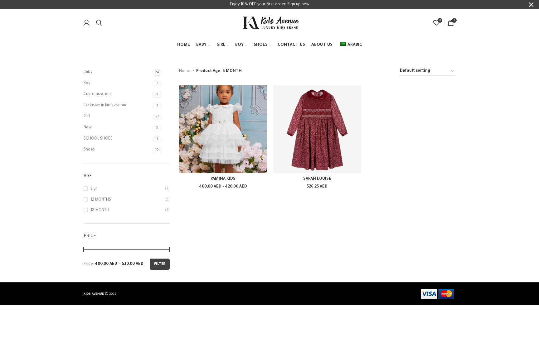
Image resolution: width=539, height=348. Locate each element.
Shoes (89, 150)
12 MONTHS (100, 200)
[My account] (86, 23)
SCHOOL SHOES (98, 139)
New (88, 128)
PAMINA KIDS (223, 179)
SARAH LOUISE (317, 179)
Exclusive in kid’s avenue (106, 105)
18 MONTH (99, 210)
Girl (87, 116)
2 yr (93, 189)
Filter (159, 264)
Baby (88, 72)
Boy (87, 83)
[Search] (99, 23)
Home (185, 71)
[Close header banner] (531, 4)
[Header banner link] (260, 4)
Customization (97, 94)
